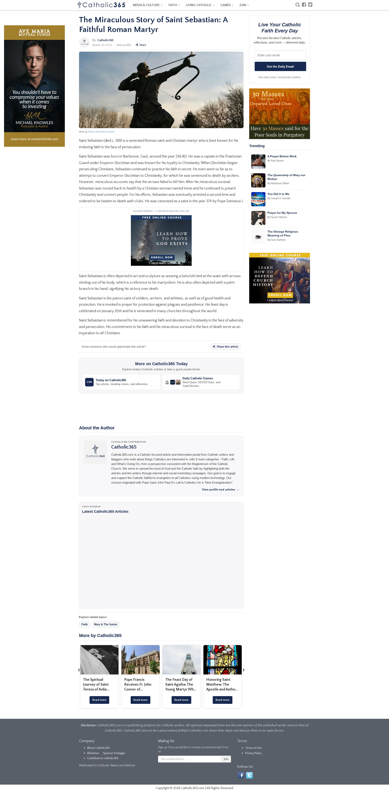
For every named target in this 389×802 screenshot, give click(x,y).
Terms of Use (253, 748)
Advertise (93, 753)
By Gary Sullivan (276, 239)
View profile (124, 45)
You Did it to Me (278, 194)
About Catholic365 (98, 748)
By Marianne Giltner (278, 183)
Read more (99, 700)
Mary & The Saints (105, 624)
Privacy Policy (253, 753)
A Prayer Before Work (282, 156)
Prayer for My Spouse (282, 212)
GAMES (226, 5)
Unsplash (110, 132)
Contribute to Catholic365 (102, 758)
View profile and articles (220, 489)
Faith (84, 624)
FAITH (173, 5)
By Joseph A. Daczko (279, 198)
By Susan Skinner (277, 217)
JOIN (243, 5)
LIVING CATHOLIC (199, 5)
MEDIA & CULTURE (146, 5)
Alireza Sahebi (95, 132)
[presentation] (79, 669)
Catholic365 (105, 40)
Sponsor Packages (114, 753)
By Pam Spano (275, 160)
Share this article (227, 346)
